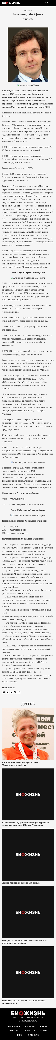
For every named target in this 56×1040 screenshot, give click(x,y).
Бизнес (44, 1026)
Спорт (44, 1031)
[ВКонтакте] (3, 692)
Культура (30, 1031)
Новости (30, 1026)
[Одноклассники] (7, 692)
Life (19, 1035)
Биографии (28, 10)
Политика (14, 1031)
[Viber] (15, 692)
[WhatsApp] (19, 692)
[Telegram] (11, 692)
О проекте (33, 1035)
